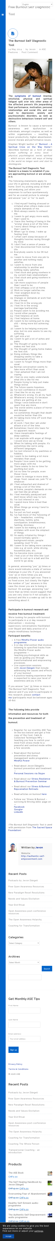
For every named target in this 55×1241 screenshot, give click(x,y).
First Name (13, 1006)
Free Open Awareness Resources (26, 886)
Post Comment (30, 52)
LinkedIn (18, 812)
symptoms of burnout (28, 96)
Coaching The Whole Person (23, 1144)
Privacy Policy (15, 1064)
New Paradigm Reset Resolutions (26, 893)
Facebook (19, 807)
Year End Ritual (16, 905)
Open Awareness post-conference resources (27, 912)
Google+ (18, 809)
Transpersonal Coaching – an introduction (24, 1151)
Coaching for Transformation (24, 926)
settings (38, 1231)
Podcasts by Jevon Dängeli (23, 880)
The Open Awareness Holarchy (25, 919)
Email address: (15, 1034)
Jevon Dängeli (27, 668)
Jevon (39, 847)
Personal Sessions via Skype (29, 773)
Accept (8, 1236)
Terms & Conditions (18, 1069)
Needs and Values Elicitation (23, 899)
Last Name (13, 1020)
